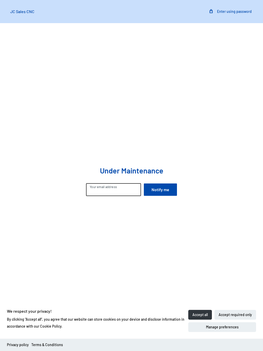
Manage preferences (222, 327)
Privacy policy (18, 345)
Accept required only (235, 314)
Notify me (160, 189)
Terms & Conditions (47, 345)
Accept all (200, 314)
